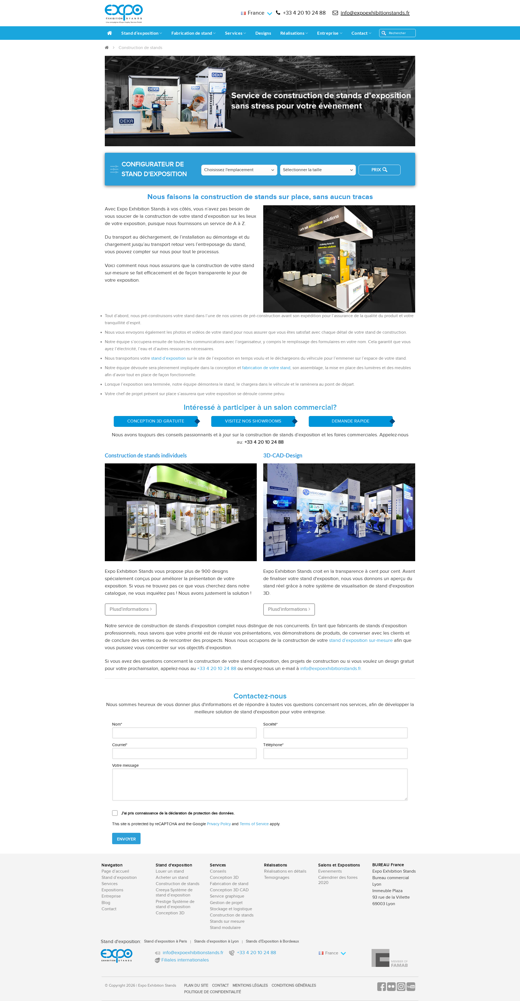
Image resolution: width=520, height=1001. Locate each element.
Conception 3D (170, 913)
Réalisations (292, 32)
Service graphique (227, 896)
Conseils (218, 871)
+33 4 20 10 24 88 (304, 13)
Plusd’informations (130, 609)
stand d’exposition (168, 358)
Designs (263, 32)
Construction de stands (177, 883)
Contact (360, 32)
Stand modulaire (225, 927)
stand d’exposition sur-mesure (361, 640)
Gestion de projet (226, 902)
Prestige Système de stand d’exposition (175, 904)
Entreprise (328, 32)
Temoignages (276, 877)
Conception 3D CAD (229, 890)
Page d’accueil (115, 871)
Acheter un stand (172, 877)
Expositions (112, 890)
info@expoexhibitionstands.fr (375, 13)
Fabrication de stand (191, 32)
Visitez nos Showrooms (253, 421)
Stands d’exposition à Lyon (216, 942)
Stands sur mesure (227, 921)
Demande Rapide (351, 421)
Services (234, 32)
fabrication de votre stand (266, 367)
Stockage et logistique (231, 909)
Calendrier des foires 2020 (338, 880)
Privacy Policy (219, 824)
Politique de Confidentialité (212, 992)
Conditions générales (294, 985)
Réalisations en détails (285, 871)
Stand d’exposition (139, 32)
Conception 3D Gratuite (155, 421)
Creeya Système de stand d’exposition (174, 893)
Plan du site (196, 985)
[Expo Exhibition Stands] (124, 14)
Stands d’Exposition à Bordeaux (272, 942)
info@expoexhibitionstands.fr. (331, 668)
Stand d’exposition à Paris (165, 942)
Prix (376, 170)
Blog (106, 902)
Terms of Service (254, 824)
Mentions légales (250, 985)
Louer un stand (170, 871)
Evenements (330, 871)
